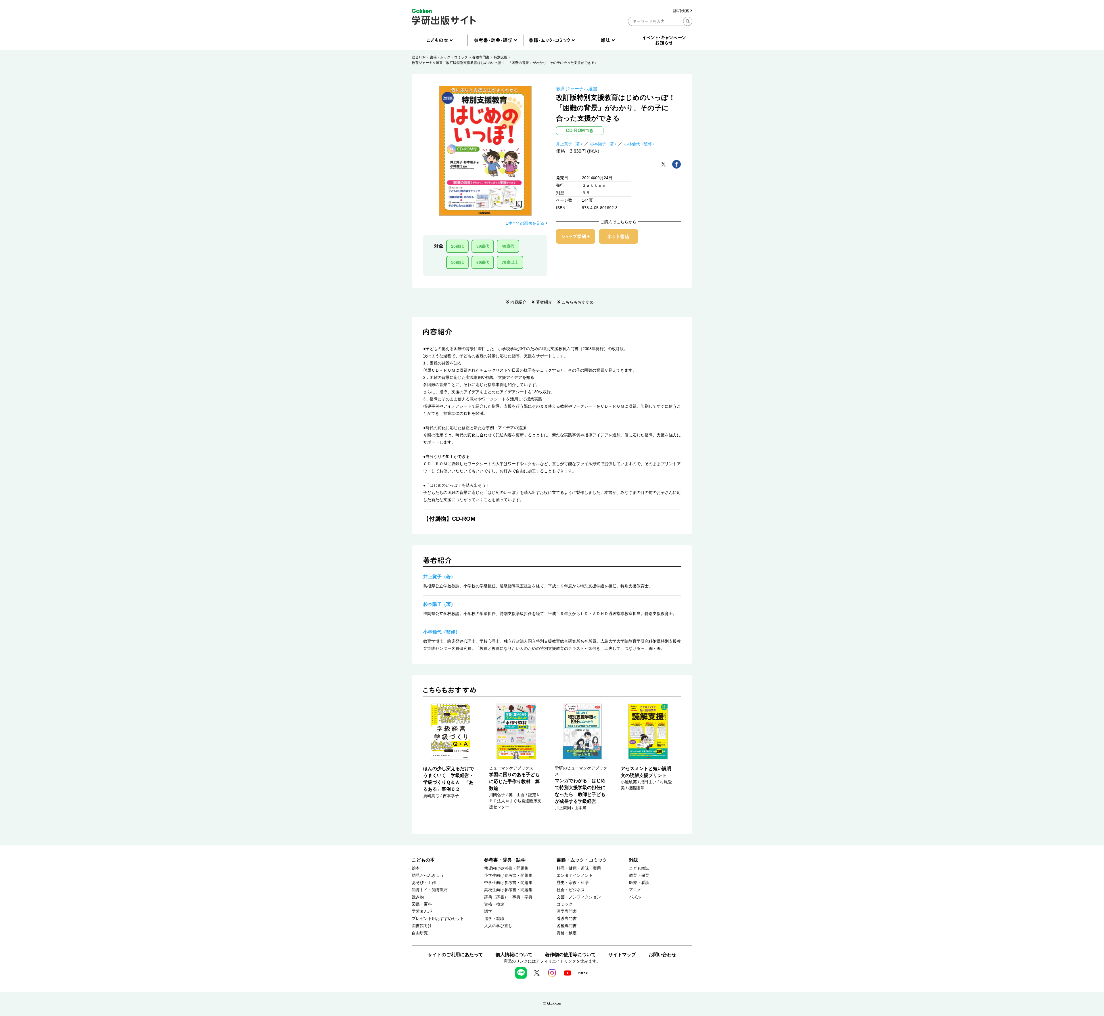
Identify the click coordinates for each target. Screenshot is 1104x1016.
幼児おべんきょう (428, 875)
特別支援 (500, 57)
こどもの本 (423, 860)
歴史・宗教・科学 (573, 883)
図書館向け (422, 926)
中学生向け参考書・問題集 (508, 883)
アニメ (635, 890)
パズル (635, 897)
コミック (565, 904)
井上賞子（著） (570, 144)
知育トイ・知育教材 (430, 890)
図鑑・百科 (422, 904)
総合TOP (418, 57)
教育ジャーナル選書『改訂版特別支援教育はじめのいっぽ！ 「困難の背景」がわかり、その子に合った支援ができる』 (505, 63)
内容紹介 (518, 302)
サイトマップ (622, 954)
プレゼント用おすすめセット (438, 918)
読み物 (418, 897)
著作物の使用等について (570, 954)
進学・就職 (494, 918)
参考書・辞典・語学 (505, 860)
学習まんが (422, 911)
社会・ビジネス (571, 890)
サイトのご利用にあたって (455, 954)
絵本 (416, 868)
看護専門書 (567, 918)
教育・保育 (639, 875)
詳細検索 (681, 11)
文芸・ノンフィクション (579, 897)
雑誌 (633, 860)
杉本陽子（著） (604, 144)
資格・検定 (494, 904)
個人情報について (514, 954)
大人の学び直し (498, 926)
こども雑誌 (639, 868)
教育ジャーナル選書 (576, 88)
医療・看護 (639, 883)
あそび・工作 (424, 883)
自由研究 (420, 933)
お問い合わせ (662, 954)
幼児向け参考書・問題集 (506, 868)
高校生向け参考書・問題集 (508, 890)
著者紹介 (544, 302)
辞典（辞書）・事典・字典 (508, 897)
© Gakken (552, 1003)
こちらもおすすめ (577, 302)
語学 (488, 911)
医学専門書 (567, 911)
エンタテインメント (575, 875)
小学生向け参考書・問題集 (508, 875)
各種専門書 (480, 57)
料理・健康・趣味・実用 (579, 868)
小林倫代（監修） (640, 144)
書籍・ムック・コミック (449, 57)
